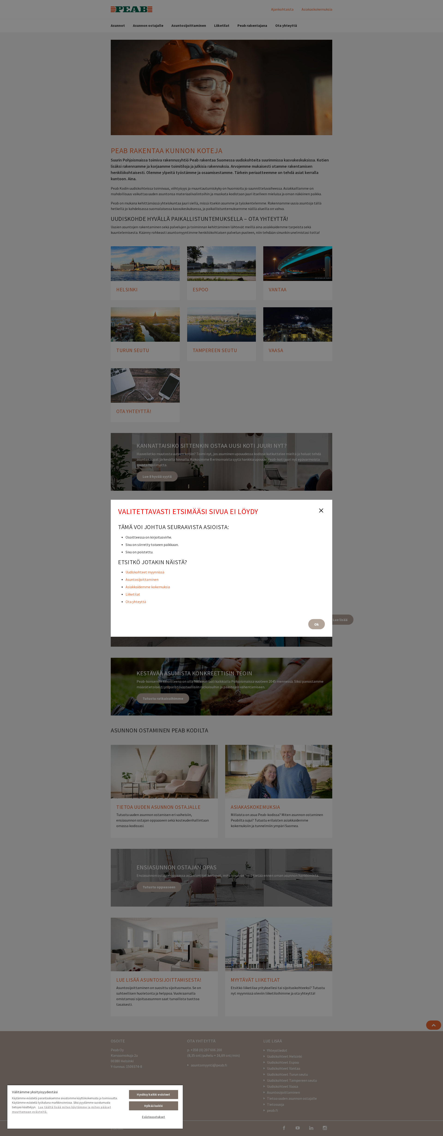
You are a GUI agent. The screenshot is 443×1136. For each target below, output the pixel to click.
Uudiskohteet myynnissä (145, 572)
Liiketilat (133, 594)
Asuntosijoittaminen (142, 579)
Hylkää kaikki (153, 1106)
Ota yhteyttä (136, 601)
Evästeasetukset (153, 1117)
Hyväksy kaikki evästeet (153, 1094)
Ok (316, 624)
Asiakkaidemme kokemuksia (148, 586)
